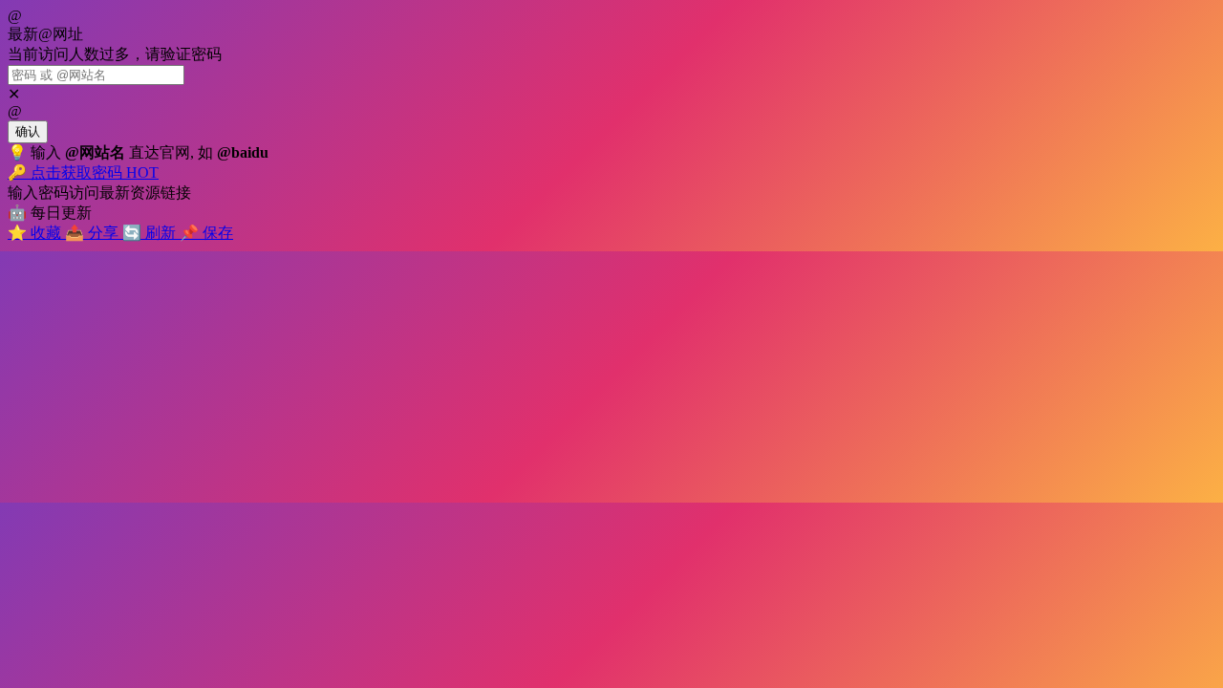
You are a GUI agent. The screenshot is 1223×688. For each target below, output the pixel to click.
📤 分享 (93, 233)
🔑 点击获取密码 (83, 172)
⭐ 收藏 (36, 233)
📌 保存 (206, 233)
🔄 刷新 (151, 233)
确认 (27, 131)
